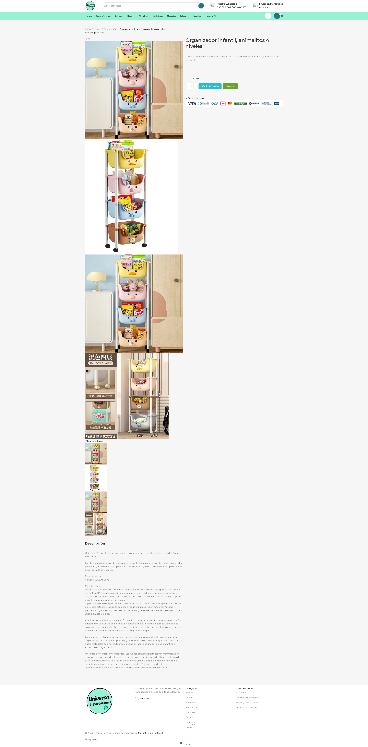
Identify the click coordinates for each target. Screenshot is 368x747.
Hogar (97, 29)
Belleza (189, 692)
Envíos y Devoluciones (247, 702)
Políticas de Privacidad (247, 707)
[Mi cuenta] (268, 16)
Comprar (230, 86)
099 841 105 (239, 7)
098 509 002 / (225, 7)
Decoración (110, 29)
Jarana (190, 727)
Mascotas (190, 712)
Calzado (189, 717)
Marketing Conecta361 (150, 733)
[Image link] (99, 701)
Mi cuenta (241, 692)
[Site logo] (90, 5)
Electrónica (191, 707)
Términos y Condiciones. (248, 697)
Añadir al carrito (210, 86)
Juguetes (190, 722)
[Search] (201, 6)
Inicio (88, 29)
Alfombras (191, 702)
